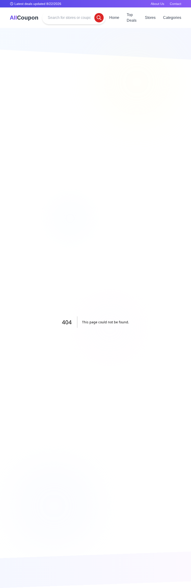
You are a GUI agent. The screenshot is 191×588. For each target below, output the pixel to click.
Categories (172, 18)
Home (114, 18)
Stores (150, 18)
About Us (157, 4)
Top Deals (131, 17)
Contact (175, 4)
